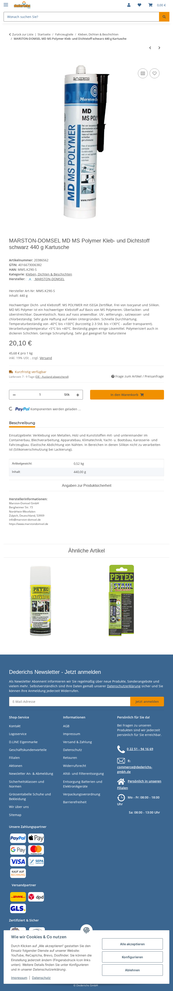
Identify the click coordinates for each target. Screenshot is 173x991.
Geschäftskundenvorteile (28, 750)
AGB (66, 726)
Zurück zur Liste (22, 34)
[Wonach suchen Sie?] (164, 17)
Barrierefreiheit (74, 802)
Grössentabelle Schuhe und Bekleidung (30, 796)
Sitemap (15, 815)
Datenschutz (41, 978)
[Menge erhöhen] (78, 394)
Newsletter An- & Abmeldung (31, 773)
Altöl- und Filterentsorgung (83, 773)
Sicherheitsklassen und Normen (26, 783)
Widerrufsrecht (74, 766)
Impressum (19, 978)
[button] (129, 4)
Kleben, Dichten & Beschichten (49, 274)
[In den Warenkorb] (12, 62)
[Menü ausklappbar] (6, 3)
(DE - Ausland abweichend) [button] (52, 377)
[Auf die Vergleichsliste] (143, 73)
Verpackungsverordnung (81, 794)
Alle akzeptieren (132, 944)
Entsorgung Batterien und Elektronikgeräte (82, 783)
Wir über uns (19, 807)
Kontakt (14, 726)
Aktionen (15, 766)
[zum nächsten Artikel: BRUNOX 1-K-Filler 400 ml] (159, 47)
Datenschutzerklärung (124, 686)
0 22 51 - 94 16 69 (140, 749)
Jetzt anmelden (147, 701)
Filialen (14, 757)
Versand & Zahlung (77, 742)
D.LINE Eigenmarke (23, 742)
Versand (46, 358)
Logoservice (18, 734)
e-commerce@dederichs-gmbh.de (134, 766)
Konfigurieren (132, 957)
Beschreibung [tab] (22, 423)
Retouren (70, 757)
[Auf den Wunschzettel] (154, 73)
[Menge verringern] (14, 394)
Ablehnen (132, 970)
